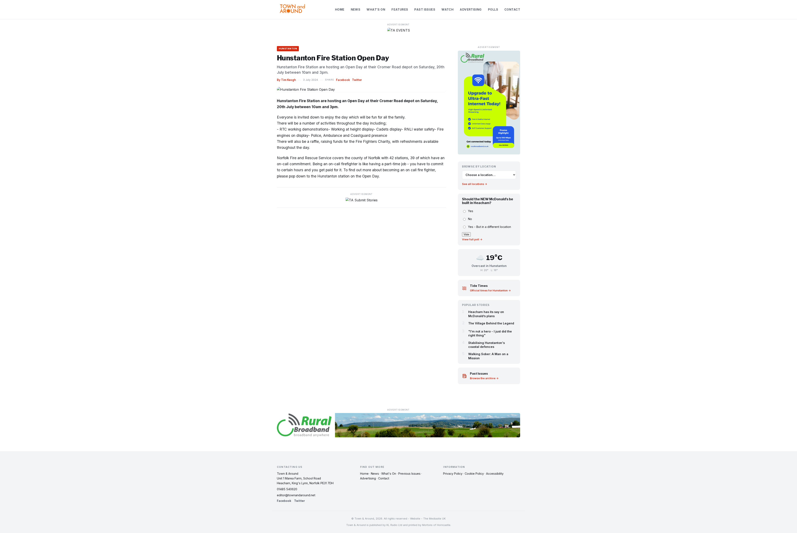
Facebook (343, 80)
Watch (447, 9)
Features (399, 9)
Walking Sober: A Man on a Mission (488, 356)
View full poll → (472, 239)
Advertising (471, 9)
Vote (466, 234)
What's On (376, 9)
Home (340, 9)
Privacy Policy (452, 473)
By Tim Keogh (286, 80)
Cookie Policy (474, 473)
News (356, 9)
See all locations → (474, 184)
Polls (493, 9)
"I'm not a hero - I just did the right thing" (490, 333)
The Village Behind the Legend (491, 323)
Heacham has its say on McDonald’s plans (486, 314)
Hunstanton (288, 48)
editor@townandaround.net (296, 495)
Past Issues (424, 9)
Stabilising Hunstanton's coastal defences (486, 344)
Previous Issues (409, 473)
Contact (512, 9)
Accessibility (495, 473)
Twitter (357, 80)
